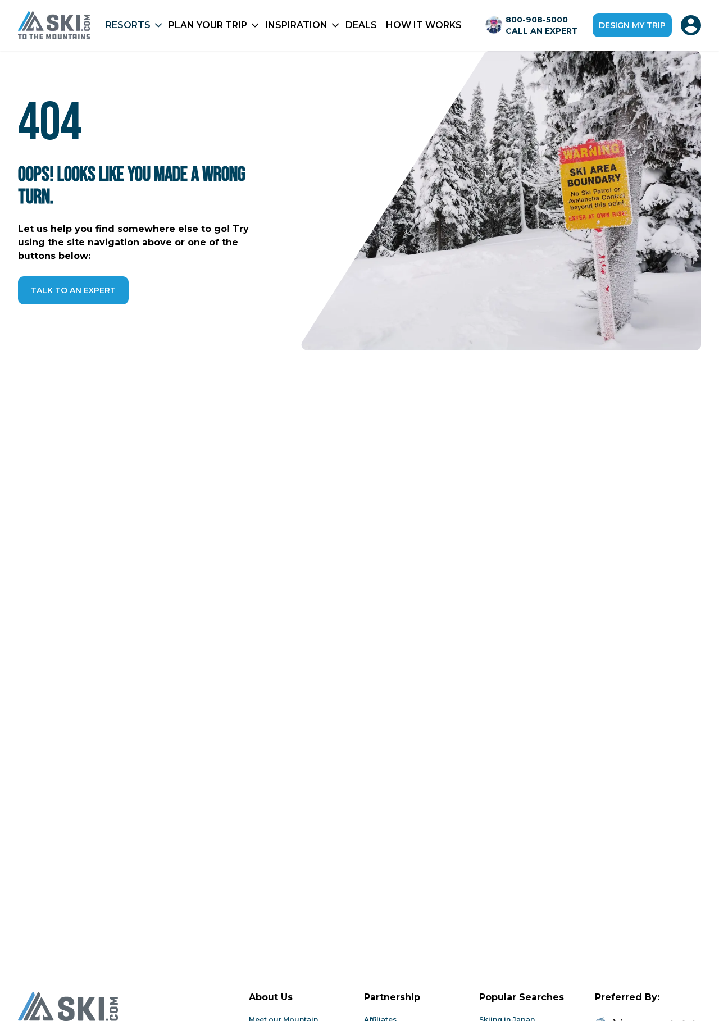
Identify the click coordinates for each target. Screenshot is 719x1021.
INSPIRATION (296, 25)
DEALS (361, 25)
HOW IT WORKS (424, 25)
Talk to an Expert (73, 290)
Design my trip (632, 25)
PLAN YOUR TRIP (208, 25)
